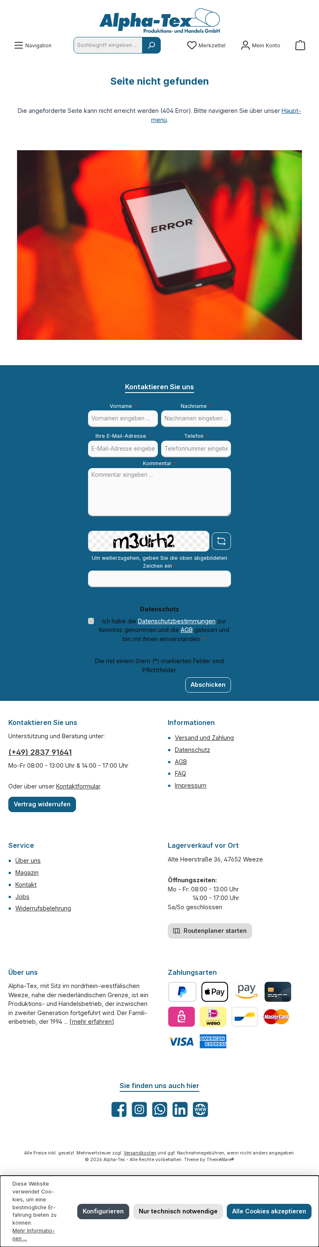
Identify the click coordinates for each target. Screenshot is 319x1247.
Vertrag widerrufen (42, 804)
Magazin (27, 872)
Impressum (190, 785)
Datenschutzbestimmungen (177, 621)
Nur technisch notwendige (178, 1211)
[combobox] (108, 45)
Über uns (28, 860)
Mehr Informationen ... (33, 1234)
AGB (187, 629)
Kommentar (159, 463)
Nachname (196, 406)
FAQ (180, 773)
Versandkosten (140, 1153)
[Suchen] (151, 45)
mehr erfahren (92, 1021)
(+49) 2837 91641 (40, 752)
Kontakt (26, 884)
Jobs (22, 896)
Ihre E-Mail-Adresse (123, 436)
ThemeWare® (220, 1159)
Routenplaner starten (214, 930)
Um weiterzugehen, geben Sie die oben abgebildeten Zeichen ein (159, 562)
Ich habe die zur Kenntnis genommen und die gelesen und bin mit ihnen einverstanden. (164, 629)
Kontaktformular (78, 786)
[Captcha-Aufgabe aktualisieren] (221, 541)
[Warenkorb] (300, 45)
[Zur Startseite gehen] (159, 20)
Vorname (123, 406)
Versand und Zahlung (204, 737)
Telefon (196, 436)
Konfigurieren (103, 1211)
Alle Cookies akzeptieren (269, 1211)
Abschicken (208, 684)
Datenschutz (192, 749)
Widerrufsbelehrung (43, 908)
